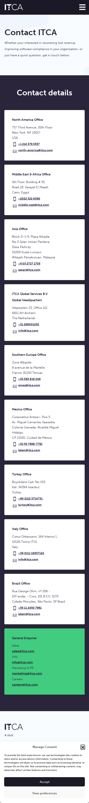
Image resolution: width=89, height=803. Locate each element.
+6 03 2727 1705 (29, 263)
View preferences (44, 793)
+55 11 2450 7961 (30, 608)
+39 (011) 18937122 (31, 553)
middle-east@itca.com (33, 205)
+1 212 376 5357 (29, 144)
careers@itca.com (25, 685)
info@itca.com (28, 330)
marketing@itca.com (27, 673)
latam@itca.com (29, 450)
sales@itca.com (23, 651)
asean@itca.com (29, 270)
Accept (44, 782)
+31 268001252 (28, 324)
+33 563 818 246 (29, 379)
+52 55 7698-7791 (30, 444)
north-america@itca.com (35, 150)
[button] (83, 747)
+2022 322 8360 (29, 198)
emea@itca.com (29, 385)
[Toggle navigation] (82, 7)
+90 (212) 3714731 (30, 498)
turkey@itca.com (30, 505)
